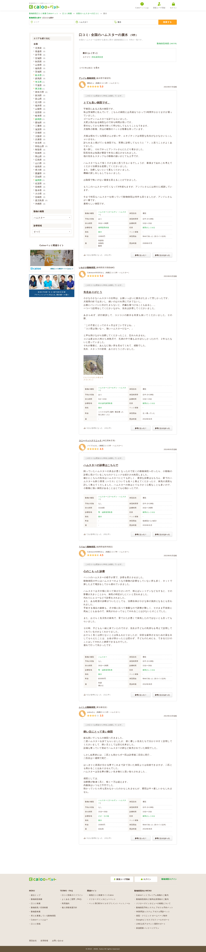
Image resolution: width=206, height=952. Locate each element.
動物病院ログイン (169, 879)
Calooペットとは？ (39, 920)
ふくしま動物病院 (87, 707)
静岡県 (38, 119)
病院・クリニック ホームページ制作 (151, 916)
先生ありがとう (93, 292)
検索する (167, 22)
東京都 (38, 88)
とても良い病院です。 (97, 102)
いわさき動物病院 (87, 267)
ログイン (173, 8)
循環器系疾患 (103, 227)
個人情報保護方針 (69, 907)
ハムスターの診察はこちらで (101, 465)
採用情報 (44, 941)
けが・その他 (103, 816)
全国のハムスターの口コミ (87, 13)
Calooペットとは (142, 8)
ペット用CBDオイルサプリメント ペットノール (109, 903)
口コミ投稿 (36, 924)
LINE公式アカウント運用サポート (151, 924)
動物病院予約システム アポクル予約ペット (154, 907)
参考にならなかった (162, 255)
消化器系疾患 (97, 57)
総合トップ (36, 895)
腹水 (100, 232)
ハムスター (102, 212)
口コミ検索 (67, 13)
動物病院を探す (35, 18)
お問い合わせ (57, 941)
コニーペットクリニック (90, 440)
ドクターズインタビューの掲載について (153, 903)
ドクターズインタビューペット (102, 899)
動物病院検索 (167, 43)
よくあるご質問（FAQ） (72, 899)
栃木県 (38, 75)
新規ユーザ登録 (159, 8)
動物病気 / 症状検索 (39, 907)
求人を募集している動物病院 (43, 916)
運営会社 (33, 941)
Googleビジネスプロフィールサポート (153, 920)
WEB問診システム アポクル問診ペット (153, 912)
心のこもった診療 (94, 571)
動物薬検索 (36, 912)
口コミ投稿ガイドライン (72, 895)
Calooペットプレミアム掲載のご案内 (152, 895)
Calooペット (43, 13)
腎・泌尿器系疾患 (105, 512)
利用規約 (66, 903)
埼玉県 (38, 82)
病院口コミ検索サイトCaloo (101, 895)
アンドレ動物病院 (87, 78)
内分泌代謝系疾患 (105, 403)
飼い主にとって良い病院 (98, 731)
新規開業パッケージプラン (147, 928)
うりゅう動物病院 (87, 547)
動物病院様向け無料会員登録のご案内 (152, 899)
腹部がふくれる (149, 227)
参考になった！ (141, 255)
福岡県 (38, 180)
